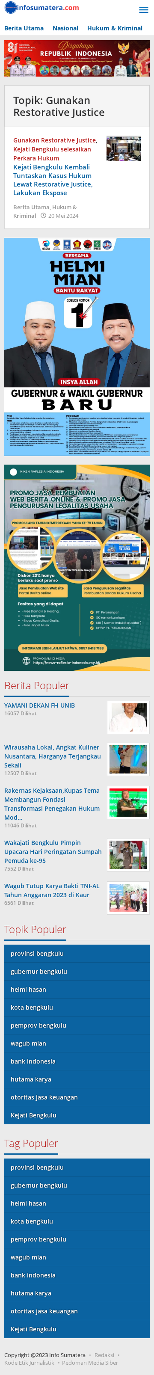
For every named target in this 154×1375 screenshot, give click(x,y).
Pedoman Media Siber (90, 1362)
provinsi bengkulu (37, 953)
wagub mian (28, 1043)
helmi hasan (28, 989)
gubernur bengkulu (39, 971)
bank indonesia (33, 1061)
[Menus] (144, 10)
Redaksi (104, 1355)
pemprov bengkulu (38, 1025)
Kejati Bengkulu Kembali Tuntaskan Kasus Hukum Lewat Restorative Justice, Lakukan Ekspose (53, 180)
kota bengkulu (32, 1007)
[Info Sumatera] (42, 7)
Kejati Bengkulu (33, 1115)
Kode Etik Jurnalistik (29, 1362)
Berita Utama (31, 207)
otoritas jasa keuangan (44, 1097)
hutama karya (31, 1079)
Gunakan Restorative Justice (54, 140)
